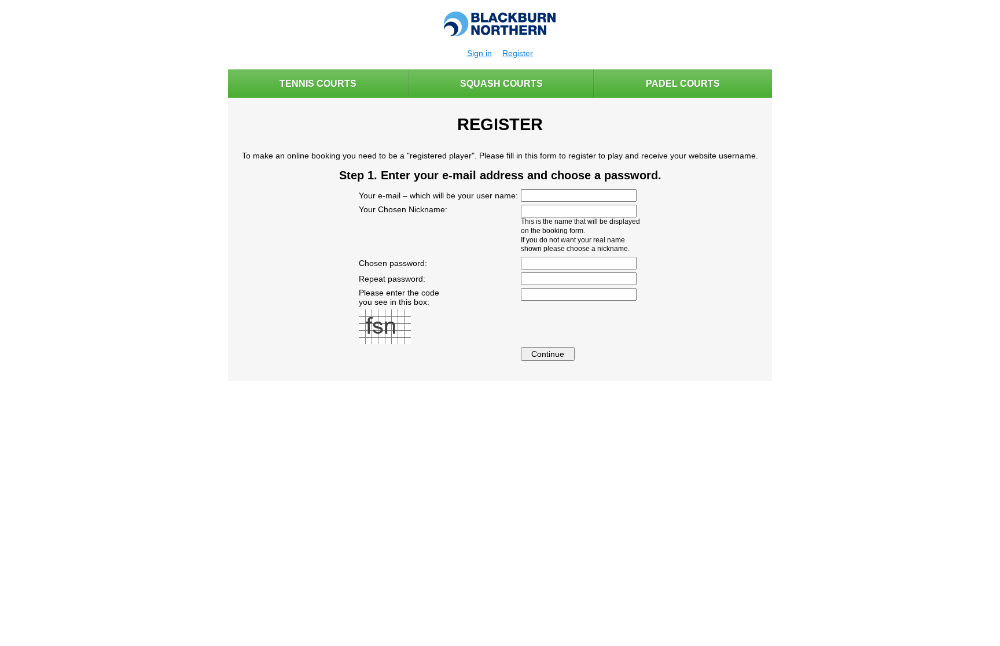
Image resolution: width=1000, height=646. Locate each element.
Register (517, 53)
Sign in (479, 53)
